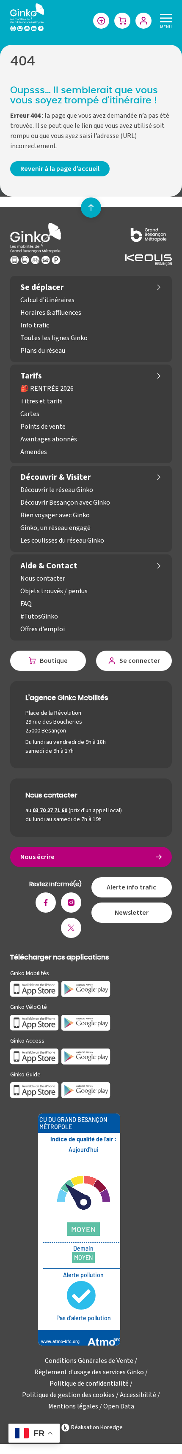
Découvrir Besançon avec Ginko (65, 502)
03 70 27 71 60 (50, 810)
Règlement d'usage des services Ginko (89, 1372)
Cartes (29, 414)
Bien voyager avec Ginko (55, 515)
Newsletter (132, 912)
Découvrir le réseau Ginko (56, 490)
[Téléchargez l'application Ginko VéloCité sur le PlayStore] (85, 1022)
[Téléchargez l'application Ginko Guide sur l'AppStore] (34, 1090)
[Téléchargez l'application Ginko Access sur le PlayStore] (85, 1056)
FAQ (26, 603)
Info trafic (34, 325)
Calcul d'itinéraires (47, 300)
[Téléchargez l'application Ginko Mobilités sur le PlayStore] (85, 988)
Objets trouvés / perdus (54, 591)
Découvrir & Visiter (55, 477)
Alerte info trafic (131, 887)
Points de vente (43, 426)
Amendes (33, 452)
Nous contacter (42, 578)
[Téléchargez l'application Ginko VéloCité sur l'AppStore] (34, 1022)
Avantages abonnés (48, 439)
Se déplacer (42, 287)
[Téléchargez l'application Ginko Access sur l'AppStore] (34, 1056)
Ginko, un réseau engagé (55, 527)
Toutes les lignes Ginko (54, 338)
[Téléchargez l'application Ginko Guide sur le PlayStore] (85, 1090)
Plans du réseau (42, 350)
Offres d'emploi (42, 629)
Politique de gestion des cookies (68, 1395)
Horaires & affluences (50, 312)
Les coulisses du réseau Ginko (62, 540)
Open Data (118, 1406)
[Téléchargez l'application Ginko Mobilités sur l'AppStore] (34, 988)
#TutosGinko (39, 616)
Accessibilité (138, 1395)
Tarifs (31, 376)
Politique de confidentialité (89, 1383)
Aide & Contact (48, 566)
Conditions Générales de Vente (89, 1360)
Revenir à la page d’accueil (59, 168)
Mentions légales (73, 1406)
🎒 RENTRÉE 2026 (47, 388)
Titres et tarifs (41, 401)
